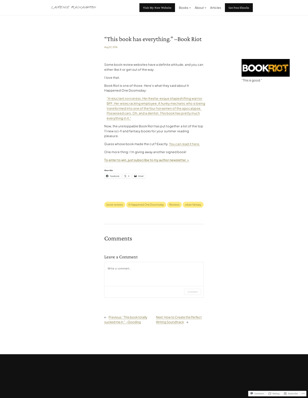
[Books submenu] (190, 8)
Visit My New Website (157, 7)
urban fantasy (193, 204)
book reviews (115, 204)
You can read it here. (184, 144)
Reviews (174, 204)
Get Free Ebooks (239, 7)
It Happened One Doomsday (146, 204)
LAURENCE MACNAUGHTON (73, 7)
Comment (193, 291)
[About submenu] (205, 8)
